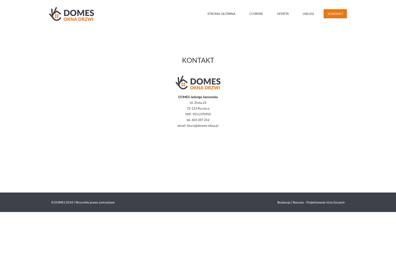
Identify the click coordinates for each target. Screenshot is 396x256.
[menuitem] (224, 13)
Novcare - (299, 202)
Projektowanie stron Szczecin (325, 202)
